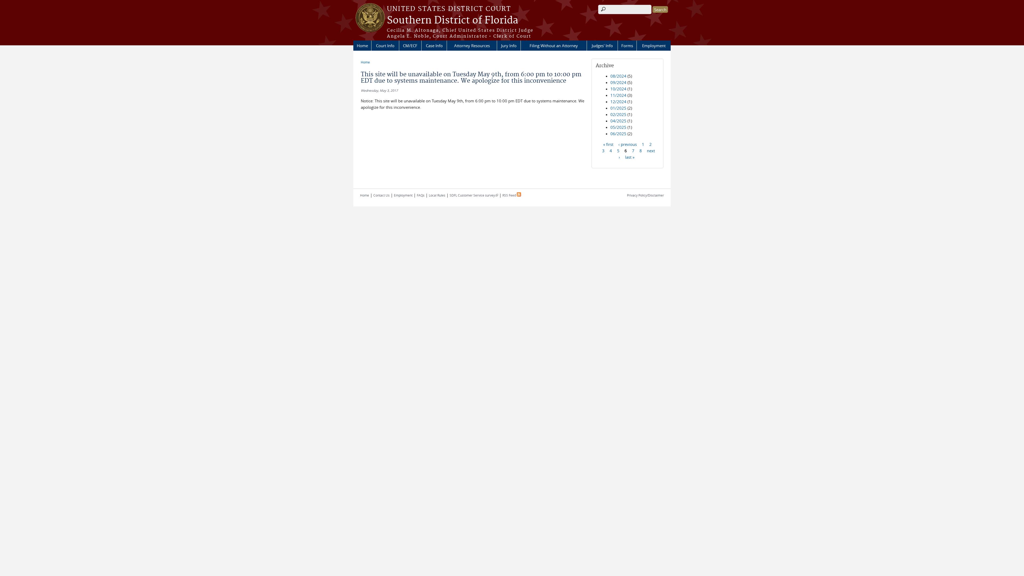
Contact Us (381, 195)
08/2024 (618, 76)
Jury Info (509, 45)
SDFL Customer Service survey (474, 195)
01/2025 (618, 108)
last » (629, 156)
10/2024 (618, 88)
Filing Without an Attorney (554, 45)
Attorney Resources (472, 45)
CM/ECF (410, 45)
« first (608, 144)
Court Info (385, 45)
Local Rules (437, 195)
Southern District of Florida (452, 20)
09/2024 (618, 82)
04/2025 (618, 120)
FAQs (421, 195)
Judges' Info (602, 45)
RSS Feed (509, 195)
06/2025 (618, 133)
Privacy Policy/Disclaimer (645, 195)
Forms (627, 45)
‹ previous (627, 144)
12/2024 (618, 101)
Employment (654, 45)
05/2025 (618, 127)
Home (362, 45)
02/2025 (618, 114)
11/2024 (618, 95)
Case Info (434, 45)
